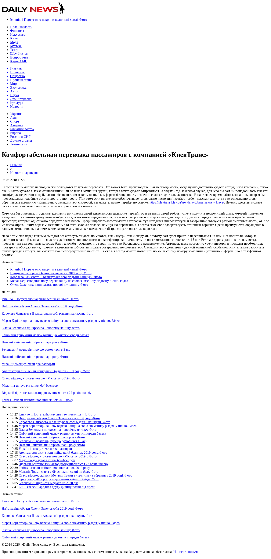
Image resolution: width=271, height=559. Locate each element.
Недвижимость (21, 27)
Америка (16, 125)
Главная (16, 165)
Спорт (14, 121)
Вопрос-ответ (20, 57)
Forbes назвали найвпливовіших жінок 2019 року (37, 400)
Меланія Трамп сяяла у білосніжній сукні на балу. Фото (58, 471)
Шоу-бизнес (19, 53)
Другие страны (21, 140)
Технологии (19, 144)
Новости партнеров (24, 172)
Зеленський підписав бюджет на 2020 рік (48, 483)
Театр (14, 50)
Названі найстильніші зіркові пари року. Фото (35, 342)
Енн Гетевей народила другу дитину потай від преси (57, 487)
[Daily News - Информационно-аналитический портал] (33, 13)
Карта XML (18, 61)
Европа (15, 133)
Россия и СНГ (20, 136)
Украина (16, 114)
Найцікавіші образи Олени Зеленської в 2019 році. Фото (50, 273)
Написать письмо (186, 551)
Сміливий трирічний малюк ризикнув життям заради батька (45, 335)
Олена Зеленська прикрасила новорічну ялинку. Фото (49, 284)
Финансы (17, 30)
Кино (14, 38)
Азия (13, 117)
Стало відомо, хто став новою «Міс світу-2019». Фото (41, 378)
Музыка (16, 46)
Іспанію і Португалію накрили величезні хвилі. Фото (48, 19)
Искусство (17, 34)
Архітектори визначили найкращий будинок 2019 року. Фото (46, 371)
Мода (14, 42)
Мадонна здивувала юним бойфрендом (30, 385)
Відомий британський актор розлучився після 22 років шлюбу (46, 393)
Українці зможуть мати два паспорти (28, 364)
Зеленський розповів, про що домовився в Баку (36, 349)
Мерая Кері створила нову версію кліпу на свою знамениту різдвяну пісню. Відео (69, 281)
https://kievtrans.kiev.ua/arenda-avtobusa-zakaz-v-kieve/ (186, 202)
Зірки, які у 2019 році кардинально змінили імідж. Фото (59, 479)
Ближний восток (22, 129)
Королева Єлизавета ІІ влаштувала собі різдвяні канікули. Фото (56, 277)
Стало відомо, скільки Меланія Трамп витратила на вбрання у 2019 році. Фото (75, 475)
